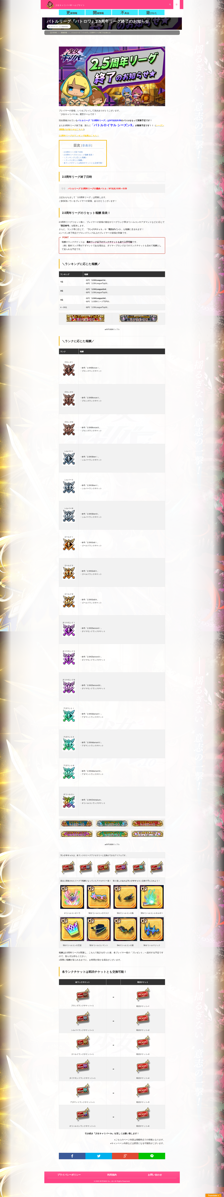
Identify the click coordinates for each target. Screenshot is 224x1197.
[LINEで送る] (152, 1156)
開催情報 (98, 12)
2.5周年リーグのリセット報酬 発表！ (79, 154)
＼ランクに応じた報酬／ (74, 160)
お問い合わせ (155, 1174)
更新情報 (71, 12)
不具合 (125, 12)
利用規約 (112, 1174)
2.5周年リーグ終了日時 (73, 152)
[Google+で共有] (125, 1156)
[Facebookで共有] (72, 1156)
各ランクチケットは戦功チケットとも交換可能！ (84, 162)
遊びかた (151, 12)
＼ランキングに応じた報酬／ (75, 157)
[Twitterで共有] (98, 1156)
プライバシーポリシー (69, 1174)
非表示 (86, 145)
